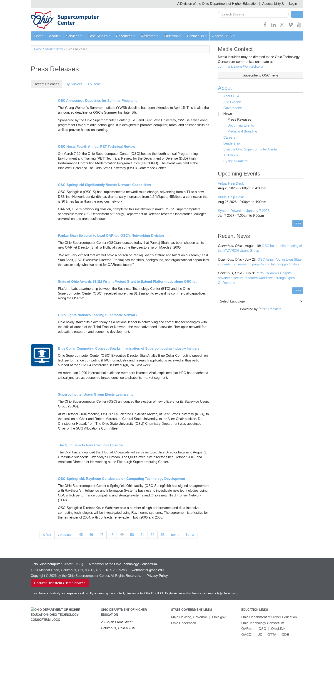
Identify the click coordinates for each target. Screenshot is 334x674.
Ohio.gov (219, 617)
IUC (259, 634)
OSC (262, 629)
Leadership (231, 143)
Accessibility (271, 3)
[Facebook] (265, 26)
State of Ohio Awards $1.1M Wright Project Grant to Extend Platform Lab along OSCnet (127, 281)
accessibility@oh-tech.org (220, 593)
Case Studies (98, 36)
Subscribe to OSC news (261, 75)
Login (293, 3)
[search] (253, 14)
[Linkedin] (273, 26)
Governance (232, 108)
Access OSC (222, 36)
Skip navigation (12, 3)
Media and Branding (242, 131)
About (53, 36)
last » (190, 535)
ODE (285, 634)
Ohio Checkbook (183, 623)
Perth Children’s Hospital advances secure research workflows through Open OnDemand (256, 278)
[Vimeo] (290, 26)
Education (171, 36)
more (297, 223)
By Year (94, 84)
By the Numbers (235, 161)
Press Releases (239, 119)
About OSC (231, 96)
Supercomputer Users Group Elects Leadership (95, 394)
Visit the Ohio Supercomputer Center (250, 149)
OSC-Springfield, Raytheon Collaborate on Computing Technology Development (121, 479)
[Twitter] (282, 26)
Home (38, 36)
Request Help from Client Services (59, 583)
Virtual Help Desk (231, 183)
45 (81, 535)
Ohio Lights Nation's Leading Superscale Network (97, 315)
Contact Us (195, 36)
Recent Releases (48, 84)
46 (91, 535)
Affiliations (230, 155)
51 (142, 535)
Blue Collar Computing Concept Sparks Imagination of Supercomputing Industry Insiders (128, 348)
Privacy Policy (157, 575)
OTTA (271, 634)
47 (101, 535)
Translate (274, 309)
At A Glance (232, 102)
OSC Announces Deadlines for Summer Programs (97, 100)
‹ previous (65, 535)
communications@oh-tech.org (240, 66)
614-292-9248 (116, 570)
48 (111, 535)
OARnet (247, 629)
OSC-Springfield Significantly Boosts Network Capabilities (104, 185)
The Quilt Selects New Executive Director (90, 445)
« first (47, 535)
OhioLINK (278, 629)
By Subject (74, 84)
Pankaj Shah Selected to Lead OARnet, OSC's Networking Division (111, 235)
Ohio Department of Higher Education (269, 617)
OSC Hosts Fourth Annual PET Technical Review (96, 146)
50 (132, 535)
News (59, 49)
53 (163, 535)
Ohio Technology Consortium (262, 623)
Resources (124, 36)
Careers (229, 137)
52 (152, 535)
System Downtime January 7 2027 (243, 211)
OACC (246, 634)
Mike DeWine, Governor (189, 617)
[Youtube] (299, 26)
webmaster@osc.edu (148, 570)
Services (72, 36)
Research (148, 36)
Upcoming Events (240, 125)
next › (175, 535)
